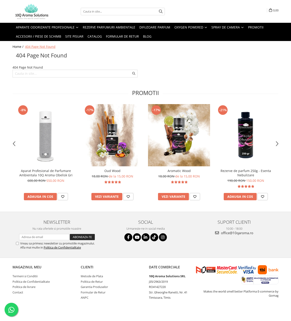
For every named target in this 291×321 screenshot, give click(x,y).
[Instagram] (163, 237)
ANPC (84, 297)
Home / (18, 46)
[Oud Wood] (112, 135)
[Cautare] (161, 11)
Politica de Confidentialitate (62, 247)
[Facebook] (128, 237)
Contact (18, 292)
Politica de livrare (24, 287)
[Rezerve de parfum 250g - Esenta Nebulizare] (246, 135)
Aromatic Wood (179, 171)
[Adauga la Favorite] (63, 196)
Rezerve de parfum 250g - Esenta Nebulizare (246, 173)
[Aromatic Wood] (179, 135)
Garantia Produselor (94, 287)
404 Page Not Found (40, 46)
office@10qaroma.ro (236, 233)
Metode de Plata (92, 276)
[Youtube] (137, 237)
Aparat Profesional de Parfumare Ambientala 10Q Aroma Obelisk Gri (46, 173)
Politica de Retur (92, 282)
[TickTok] (154, 237)
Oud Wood (112, 171)
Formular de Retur (122, 36)
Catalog (95, 36)
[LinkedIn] (146, 237)
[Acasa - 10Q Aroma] (35, 11)
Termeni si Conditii (25, 276)
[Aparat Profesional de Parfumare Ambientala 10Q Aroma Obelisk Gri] (46, 135)
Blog (147, 36)
